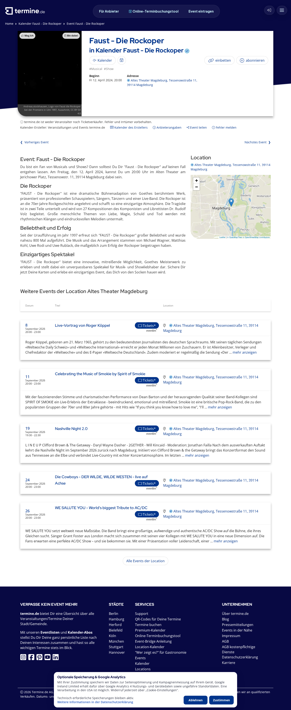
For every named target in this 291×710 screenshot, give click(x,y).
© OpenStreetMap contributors (256, 237)
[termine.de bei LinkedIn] (57, 658)
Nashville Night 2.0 (71, 428)
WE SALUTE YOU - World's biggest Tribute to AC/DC (101, 507)
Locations (143, 669)
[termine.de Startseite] (26, 12)
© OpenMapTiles (234, 237)
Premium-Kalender (150, 630)
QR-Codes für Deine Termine (158, 619)
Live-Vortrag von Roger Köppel (82, 325)
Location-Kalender (149, 647)
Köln (112, 635)
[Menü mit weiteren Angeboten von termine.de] (282, 10)
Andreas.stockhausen (35, 106)
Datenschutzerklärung (240, 657)
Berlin (113, 613)
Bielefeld (115, 630)
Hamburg (116, 619)
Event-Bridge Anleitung (153, 641)
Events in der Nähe (237, 630)
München (116, 641)
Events (140, 658)
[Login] (269, 10)
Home (9, 24)
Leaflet (222, 237)
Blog (225, 619)
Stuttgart (116, 647)
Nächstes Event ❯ (258, 142)
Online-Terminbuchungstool (156, 11)
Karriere (228, 662)
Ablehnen (196, 700)
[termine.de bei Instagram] (24, 658)
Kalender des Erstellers (131, 127)
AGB (225, 641)
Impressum (231, 635)
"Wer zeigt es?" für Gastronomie (160, 652)
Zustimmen (221, 700)
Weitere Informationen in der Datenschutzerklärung (95, 702)
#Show (109, 69)
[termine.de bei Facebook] (32, 658)
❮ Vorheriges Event (34, 142)
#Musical (95, 69)
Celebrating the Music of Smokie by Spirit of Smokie (100, 373)
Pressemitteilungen (237, 624)
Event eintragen (201, 11)
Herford (115, 624)
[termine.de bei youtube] (49, 658)
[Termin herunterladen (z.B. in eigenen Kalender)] (121, 60)
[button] (231, 202)
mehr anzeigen (244, 352)
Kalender (142, 663)
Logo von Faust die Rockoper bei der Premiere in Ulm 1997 (52, 108)
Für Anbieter (109, 11)
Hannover (117, 652)
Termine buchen (148, 624)
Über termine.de (235, 613)
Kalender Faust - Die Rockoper (40, 24)
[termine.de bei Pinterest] (40, 658)
